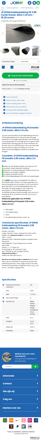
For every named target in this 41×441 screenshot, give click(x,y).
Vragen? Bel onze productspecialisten (13, 84)
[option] (20, 33)
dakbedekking (12, 180)
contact (33, 265)
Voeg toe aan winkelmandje (22, 76)
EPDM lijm (33, 194)
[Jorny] (16, 2)
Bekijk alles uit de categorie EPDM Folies (13, 21)
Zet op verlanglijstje (21, 80)
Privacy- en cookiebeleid (14, 431)
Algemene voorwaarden (28, 431)
